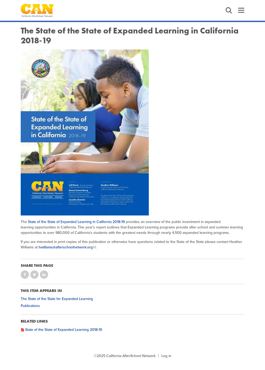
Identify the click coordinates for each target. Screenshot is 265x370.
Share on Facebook (25, 274)
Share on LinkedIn (44, 274)
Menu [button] (241, 10)
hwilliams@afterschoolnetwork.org (66, 247)
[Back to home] (37, 10)
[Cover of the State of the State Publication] (132, 132)
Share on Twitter (34, 274)
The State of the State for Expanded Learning (57, 299)
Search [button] (229, 10)
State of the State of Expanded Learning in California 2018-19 (76, 222)
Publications (30, 306)
